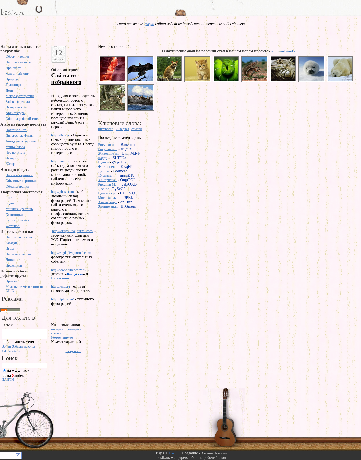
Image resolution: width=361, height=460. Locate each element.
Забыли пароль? (23, 346)
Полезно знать (16, 130)
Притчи (11, 281)
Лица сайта (14, 260)
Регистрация (11, 350)
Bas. (172, 453)
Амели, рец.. (107, 202)
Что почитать (15, 152)
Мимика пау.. (108, 198)
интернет (58, 329)
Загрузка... (73, 351)
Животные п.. (108, 153)
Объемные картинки (21, 181)
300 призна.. (107, 180)
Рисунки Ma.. (108, 184)
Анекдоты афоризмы (21, 141)
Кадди (102, 158)
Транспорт (13, 85)
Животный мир (17, 73)
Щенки (103, 162)
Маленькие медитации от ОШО (24, 289)
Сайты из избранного (66, 78)
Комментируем (62, 337)
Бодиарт (12, 203)
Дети (9, 90)
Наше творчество (18, 254)
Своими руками (17, 220)
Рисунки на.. (107, 145)
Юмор (10, 164)
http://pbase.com (62, 192)
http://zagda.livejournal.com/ (71, 253)
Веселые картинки (19, 175)
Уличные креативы (19, 209)
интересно (75, 329)
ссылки (56, 333)
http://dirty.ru (60, 135)
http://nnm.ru (60, 161)
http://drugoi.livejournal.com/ (72, 231)
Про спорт (13, 68)
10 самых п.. (107, 175)
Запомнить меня (20, 342)
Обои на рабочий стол (22, 119)
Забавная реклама (18, 102)
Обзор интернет (17, 56)
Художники (14, 214)
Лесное (103, 189)
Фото (9, 198)
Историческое (16, 107)
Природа (12, 79)
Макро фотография (20, 96)
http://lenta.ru (60, 286)
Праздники (14, 265)
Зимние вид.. (108, 206)
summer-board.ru (284, 51)
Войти (6, 346)
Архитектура (15, 113)
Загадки (11, 243)
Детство (104, 171)
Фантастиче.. (107, 167)
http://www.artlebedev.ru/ (68, 270)
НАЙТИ (8, 379)
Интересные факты (19, 135)
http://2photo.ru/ (62, 299)
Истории (12, 158)
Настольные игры (18, 62)
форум (149, 24)
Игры (10, 248)
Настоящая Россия (19, 237)
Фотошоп (13, 226)
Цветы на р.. (107, 193)
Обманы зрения (17, 186)
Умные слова (15, 147)
